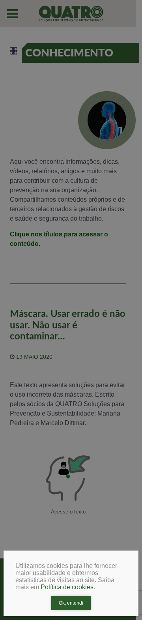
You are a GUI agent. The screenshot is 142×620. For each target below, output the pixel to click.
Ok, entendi (71, 603)
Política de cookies (67, 587)
